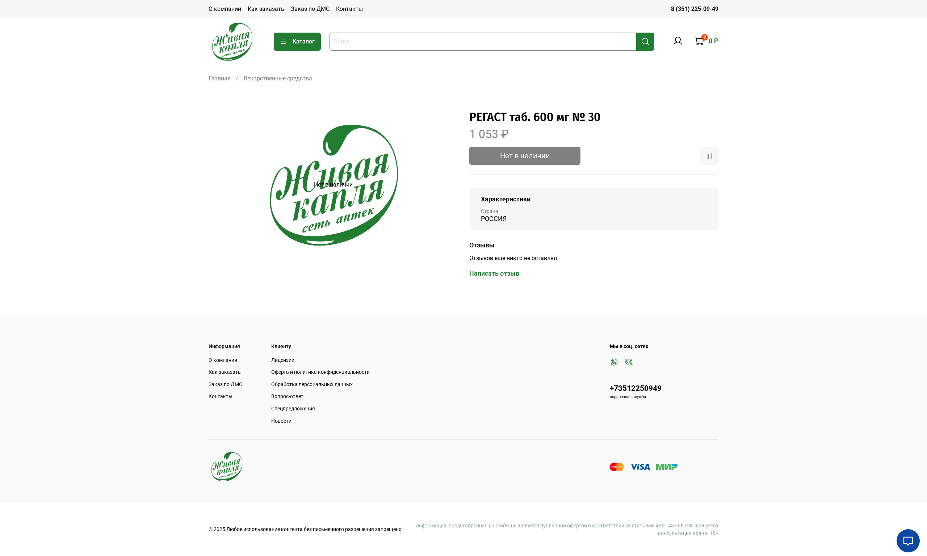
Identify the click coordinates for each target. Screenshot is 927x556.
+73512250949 (636, 388)
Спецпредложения (293, 409)
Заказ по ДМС (310, 8)
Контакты (349, 8)
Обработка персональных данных (312, 384)
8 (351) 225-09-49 (694, 8)
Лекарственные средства (277, 78)
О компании (225, 8)
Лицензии (282, 360)
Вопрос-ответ (287, 396)
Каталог (304, 41)
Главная (220, 78)
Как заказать (266, 8)
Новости (281, 421)
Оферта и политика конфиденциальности (320, 372)
